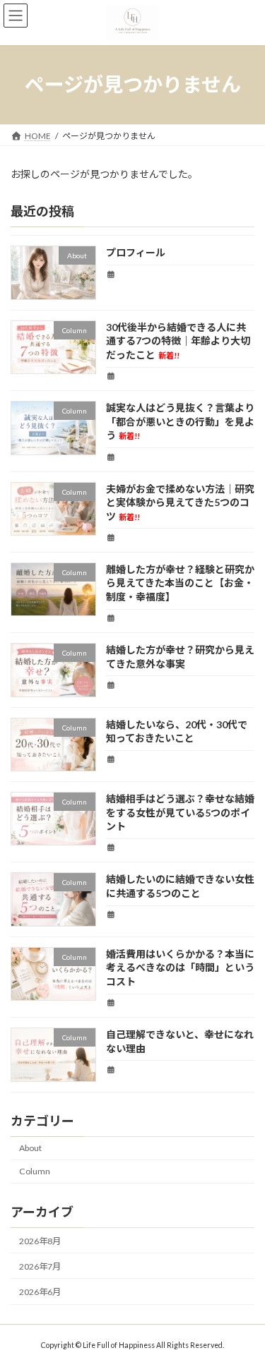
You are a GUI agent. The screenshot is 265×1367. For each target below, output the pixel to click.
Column (34, 1171)
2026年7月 (40, 1266)
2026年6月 (40, 1292)
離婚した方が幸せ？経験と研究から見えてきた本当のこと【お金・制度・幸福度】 (180, 583)
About (30, 1148)
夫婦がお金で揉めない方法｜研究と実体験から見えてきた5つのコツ (180, 502)
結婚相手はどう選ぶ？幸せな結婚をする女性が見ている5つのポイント (180, 812)
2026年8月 (40, 1241)
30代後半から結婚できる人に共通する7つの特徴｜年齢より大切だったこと (178, 341)
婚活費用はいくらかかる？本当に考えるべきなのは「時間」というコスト (180, 967)
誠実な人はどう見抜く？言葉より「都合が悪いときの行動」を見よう (180, 421)
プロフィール (135, 252)
